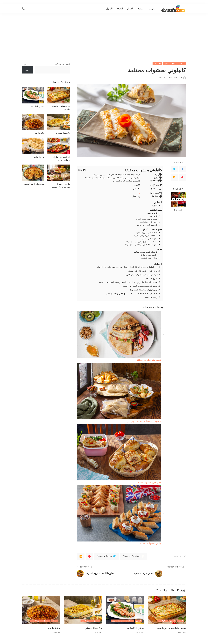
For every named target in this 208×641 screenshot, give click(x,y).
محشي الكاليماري (37, 106)
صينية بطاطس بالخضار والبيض (171, 628)
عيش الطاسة (39, 157)
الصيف (182, 63)
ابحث (27, 70)
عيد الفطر (129, 621)
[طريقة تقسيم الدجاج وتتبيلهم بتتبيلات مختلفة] (58, 173)
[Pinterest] (182, 177)
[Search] (24, 8)
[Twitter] (174, 169)
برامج (166, 63)
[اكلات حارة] (178, 199)
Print (80, 170)
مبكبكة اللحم (39, 133)
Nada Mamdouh (175, 77)
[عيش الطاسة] (33, 146)
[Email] (174, 177)
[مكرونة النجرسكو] (58, 122)
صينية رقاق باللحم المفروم (34, 184)
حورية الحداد (86, 621)
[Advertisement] (104, 34)
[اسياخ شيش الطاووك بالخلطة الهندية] (58, 146)
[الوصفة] (173, 8)
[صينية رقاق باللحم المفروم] (33, 173)
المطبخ (174, 63)
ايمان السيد (162, 621)
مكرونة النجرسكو (63, 133)
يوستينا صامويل (117, 621)
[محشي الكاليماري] (33, 95)
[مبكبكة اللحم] (33, 122)
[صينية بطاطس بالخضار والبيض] (58, 95)
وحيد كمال (157, 63)
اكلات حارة (178, 209)
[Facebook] (182, 169)
